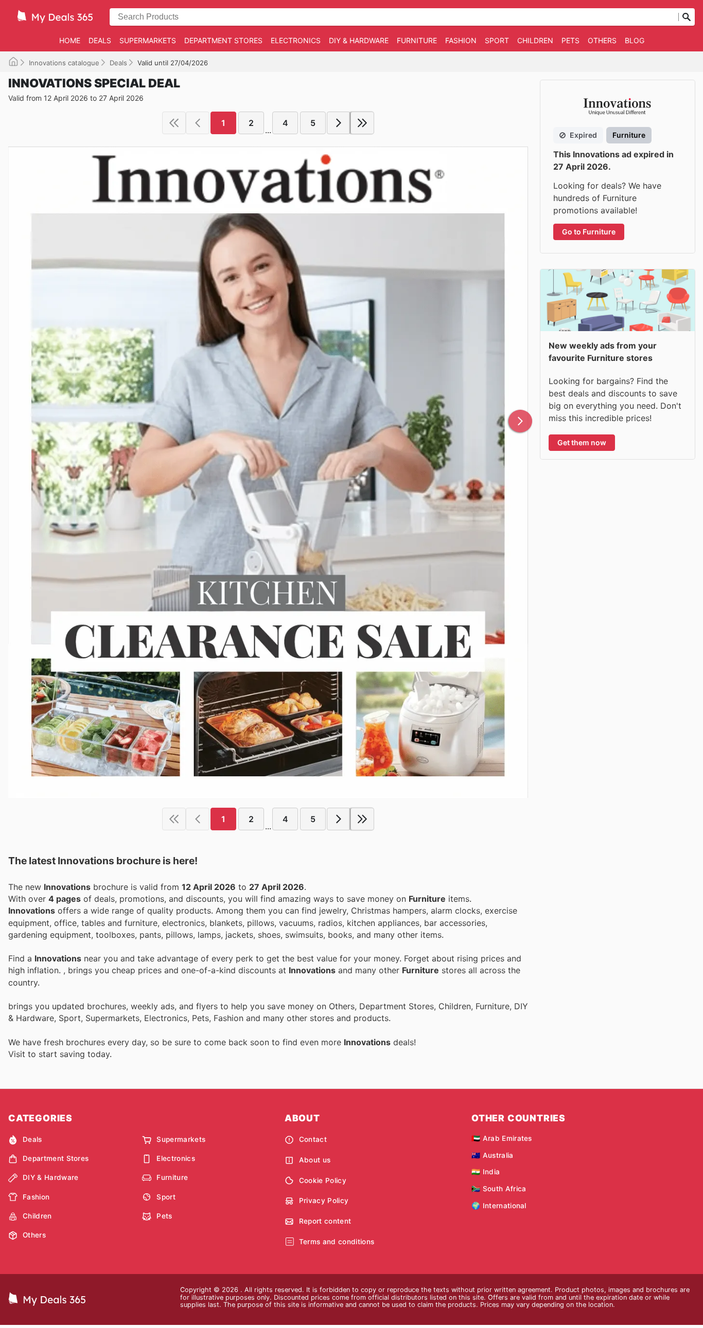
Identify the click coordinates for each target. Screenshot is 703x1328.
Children (535, 40)
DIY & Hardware (359, 40)
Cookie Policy (322, 1180)
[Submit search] (686, 17)
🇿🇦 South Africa (498, 1189)
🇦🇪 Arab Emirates (501, 1138)
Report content (325, 1221)
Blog (634, 40)
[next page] (338, 123)
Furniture (417, 40)
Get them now (581, 442)
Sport (497, 40)
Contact (313, 1139)
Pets (570, 40)
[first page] (174, 123)
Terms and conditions (336, 1242)
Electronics (296, 40)
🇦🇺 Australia (492, 1155)
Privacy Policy (323, 1200)
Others (602, 40)
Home (69, 40)
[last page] (362, 123)
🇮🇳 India (485, 1172)
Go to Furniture (589, 231)
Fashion (461, 40)
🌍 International (498, 1206)
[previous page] (197, 123)
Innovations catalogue (64, 63)
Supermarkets (147, 40)
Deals (100, 40)
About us (315, 1160)
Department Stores (223, 40)
